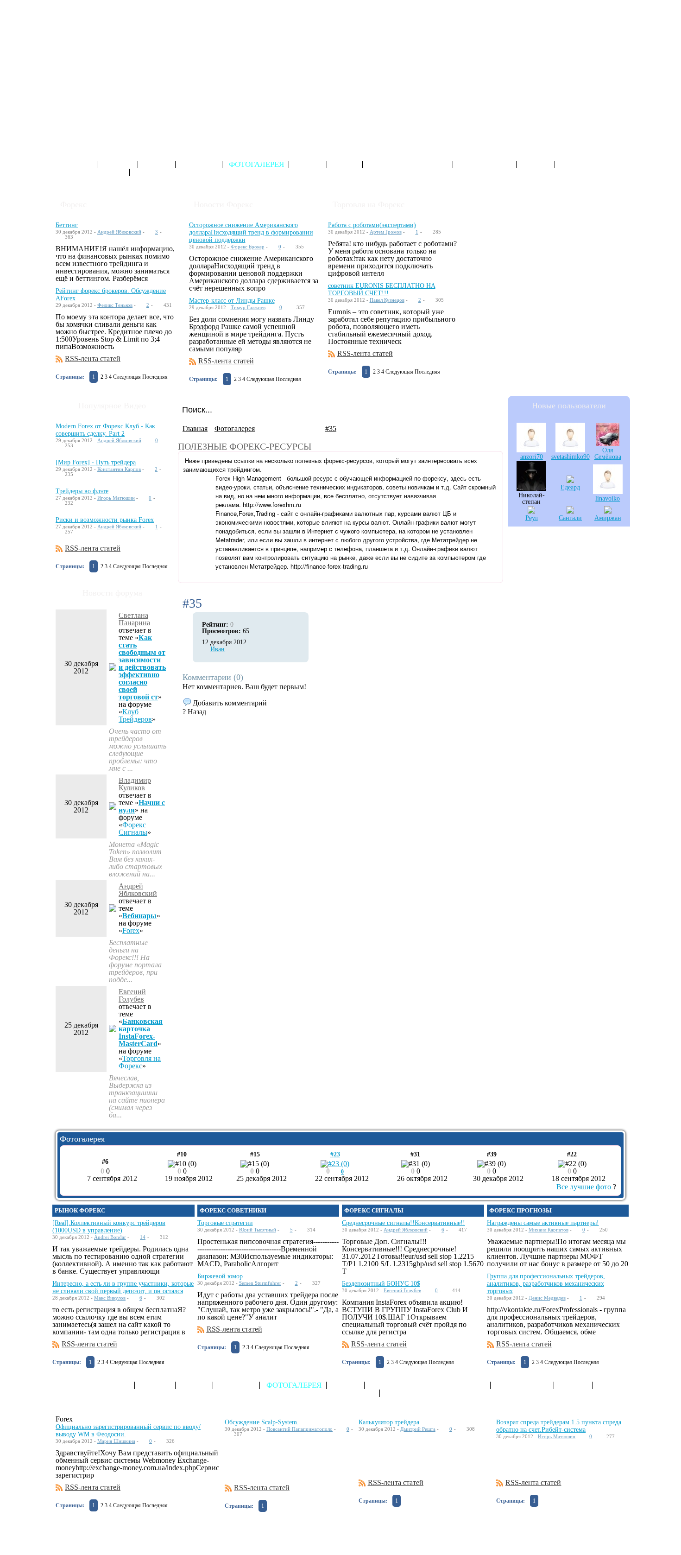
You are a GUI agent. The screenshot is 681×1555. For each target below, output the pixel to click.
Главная (195, 428)
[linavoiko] (608, 491)
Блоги (157, 164)
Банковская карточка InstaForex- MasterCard (141, 1032)
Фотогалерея (256, 164)
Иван (217, 649)
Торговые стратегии (225, 1222)
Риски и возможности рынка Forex (105, 519)
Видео (309, 164)
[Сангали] (570, 511)
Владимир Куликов (135, 784)
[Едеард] (570, 480)
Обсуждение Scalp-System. (262, 1422)
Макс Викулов (110, 1298)
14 (142, 1237)
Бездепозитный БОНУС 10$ (381, 1283)
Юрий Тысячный (257, 1229)
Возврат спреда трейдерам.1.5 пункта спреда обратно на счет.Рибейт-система (558, 1426)
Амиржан (607, 517)
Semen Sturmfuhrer (260, 1283)
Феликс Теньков (114, 305)
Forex (130, 930)
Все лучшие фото (583, 1187)
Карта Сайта (485, 164)
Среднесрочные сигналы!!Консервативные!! (403, 1222)
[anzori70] (531, 450)
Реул (531, 517)
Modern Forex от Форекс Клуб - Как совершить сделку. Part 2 (105, 430)
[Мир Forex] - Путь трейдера (96, 462)
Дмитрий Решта (417, 1429)
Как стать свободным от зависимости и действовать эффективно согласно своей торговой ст (142, 667)
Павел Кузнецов (387, 300)
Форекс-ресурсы (90, 172)
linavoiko (607, 498)
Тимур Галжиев (248, 307)
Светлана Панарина (134, 619)
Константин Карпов (119, 469)
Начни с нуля (142, 806)
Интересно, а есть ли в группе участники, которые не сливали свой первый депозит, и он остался (123, 1287)
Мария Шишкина (116, 1441)
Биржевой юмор (220, 1276)
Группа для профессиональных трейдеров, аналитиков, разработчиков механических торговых (546, 1284)
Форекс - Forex (97, 16)
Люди (346, 164)
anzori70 (531, 456)
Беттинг (67, 225)
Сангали (570, 517)
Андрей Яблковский (119, 232)
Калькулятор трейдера (389, 1422)
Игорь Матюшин (116, 498)
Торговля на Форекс (140, 1062)
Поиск (536, 164)
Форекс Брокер (248, 246)
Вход (619, 7)
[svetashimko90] (570, 450)
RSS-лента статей (92, 358)
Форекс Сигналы (133, 828)
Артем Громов (386, 232)
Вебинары (139, 916)
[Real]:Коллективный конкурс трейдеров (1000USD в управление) (108, 1226)
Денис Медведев (547, 1298)
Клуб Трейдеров (135, 715)
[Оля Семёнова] (607, 443)
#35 (330, 428)
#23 (335, 1154)
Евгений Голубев (132, 995)
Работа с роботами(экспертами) (372, 225)
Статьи (118, 164)
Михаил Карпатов (548, 1229)
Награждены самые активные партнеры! (543, 1222)
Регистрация (575, 7)
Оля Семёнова (607, 453)
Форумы (199, 164)
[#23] (335, 1164)
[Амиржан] (608, 511)
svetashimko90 (570, 456)
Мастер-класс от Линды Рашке (232, 300)
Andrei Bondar (110, 1237)
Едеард (570, 487)
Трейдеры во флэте (82, 491)
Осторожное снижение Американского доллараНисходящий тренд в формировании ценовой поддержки (251, 232)
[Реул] (531, 511)
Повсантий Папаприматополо (299, 1429)
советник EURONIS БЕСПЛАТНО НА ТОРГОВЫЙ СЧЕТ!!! (381, 289)
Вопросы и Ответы (408, 164)
